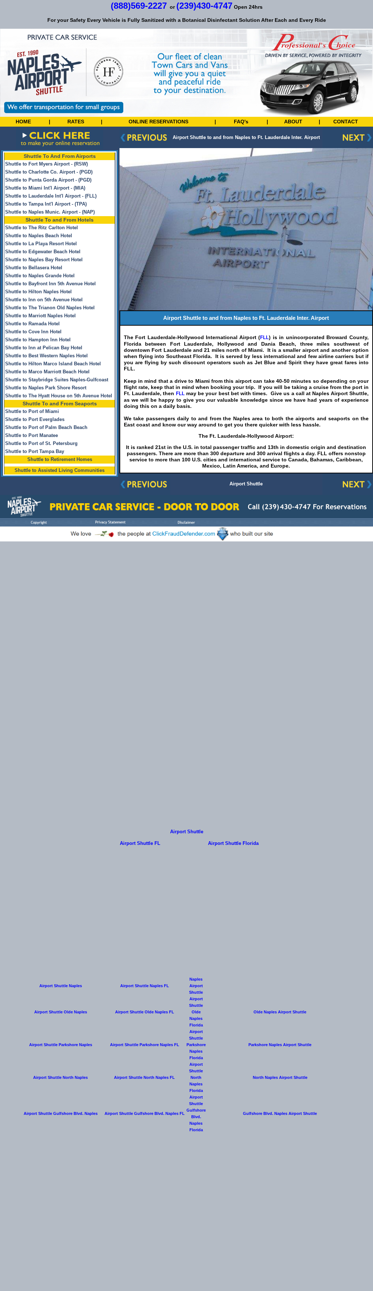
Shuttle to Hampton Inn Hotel (38, 339)
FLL (264, 337)
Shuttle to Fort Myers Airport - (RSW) (46, 164)
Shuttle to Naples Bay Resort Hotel (44, 259)
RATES (75, 121)
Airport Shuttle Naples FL (144, 986)
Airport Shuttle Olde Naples (60, 1012)
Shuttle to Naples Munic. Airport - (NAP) (50, 212)
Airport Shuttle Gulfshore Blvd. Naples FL (145, 1113)
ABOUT (293, 121)
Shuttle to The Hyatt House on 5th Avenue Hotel (58, 395)
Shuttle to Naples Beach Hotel (38, 235)
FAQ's (241, 121)
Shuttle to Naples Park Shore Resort (45, 387)
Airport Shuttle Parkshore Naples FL (144, 1044)
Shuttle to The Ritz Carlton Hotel (41, 227)
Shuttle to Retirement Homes (59, 459)
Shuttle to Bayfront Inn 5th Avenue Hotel (50, 283)
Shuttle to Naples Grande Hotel (40, 275)
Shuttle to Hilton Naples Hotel (38, 291)
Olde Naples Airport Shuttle (280, 1012)
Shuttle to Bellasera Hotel (33, 267)
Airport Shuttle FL (140, 843)
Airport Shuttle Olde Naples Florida (196, 1012)
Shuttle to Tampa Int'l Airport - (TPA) (46, 204)
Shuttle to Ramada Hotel (32, 323)
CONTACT (345, 121)
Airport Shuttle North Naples (60, 1077)
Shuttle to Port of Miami (32, 411)
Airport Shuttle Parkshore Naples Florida (196, 1044)
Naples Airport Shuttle (196, 985)
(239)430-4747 (204, 6)
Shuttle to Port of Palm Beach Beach (46, 427)
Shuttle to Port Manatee (31, 435)
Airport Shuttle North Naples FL (144, 1077)
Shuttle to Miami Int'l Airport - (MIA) (45, 188)
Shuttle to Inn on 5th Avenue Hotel (44, 299)
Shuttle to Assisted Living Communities (60, 470)
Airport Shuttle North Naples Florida (196, 1077)
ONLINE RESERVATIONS (158, 121)
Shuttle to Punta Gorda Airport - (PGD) (48, 180)
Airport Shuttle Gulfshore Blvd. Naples (61, 1113)
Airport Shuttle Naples (60, 986)
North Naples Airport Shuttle (280, 1077)
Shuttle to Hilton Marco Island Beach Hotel (53, 363)
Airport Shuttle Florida (233, 843)
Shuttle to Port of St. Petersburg (41, 443)
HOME (23, 121)
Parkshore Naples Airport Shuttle (279, 1044)
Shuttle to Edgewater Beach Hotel (43, 251)
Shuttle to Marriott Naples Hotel (40, 315)
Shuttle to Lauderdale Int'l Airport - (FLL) (51, 196)
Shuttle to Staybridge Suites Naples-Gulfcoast (56, 379)
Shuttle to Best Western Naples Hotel (46, 355)
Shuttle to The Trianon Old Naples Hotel (50, 307)
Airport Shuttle (246, 483)
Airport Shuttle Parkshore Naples (60, 1044)
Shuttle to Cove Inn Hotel (33, 331)
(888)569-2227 (139, 6)
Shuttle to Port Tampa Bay (34, 451)
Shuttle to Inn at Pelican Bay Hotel (43, 347)
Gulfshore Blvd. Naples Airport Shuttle (280, 1113)
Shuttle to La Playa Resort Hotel (41, 243)
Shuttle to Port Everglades (34, 419)
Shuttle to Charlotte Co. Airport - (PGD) (49, 172)
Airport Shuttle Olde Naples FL (144, 1012)
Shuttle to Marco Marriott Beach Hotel (47, 371)
